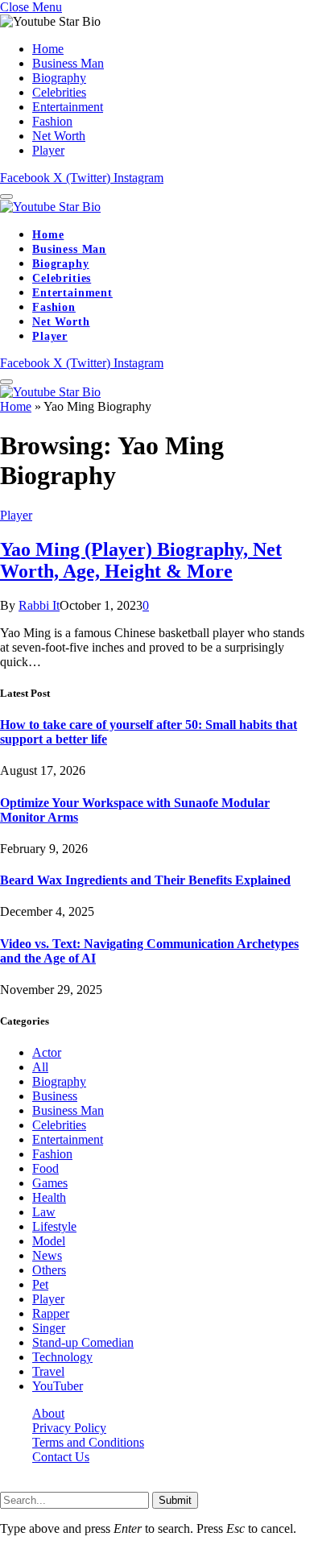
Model (48, 1241)
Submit (175, 1500)
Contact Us (60, 1457)
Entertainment (67, 107)
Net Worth (58, 136)
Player (48, 150)
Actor (46, 1052)
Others (49, 1270)
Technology (62, 1357)
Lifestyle (54, 1226)
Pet (40, 1284)
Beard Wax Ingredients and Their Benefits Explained (145, 880)
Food (45, 1168)
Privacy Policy (69, 1428)
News (47, 1255)
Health (49, 1197)
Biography (59, 78)
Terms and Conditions (88, 1442)
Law (44, 1212)
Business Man (68, 63)
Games (50, 1183)
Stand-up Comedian (83, 1342)
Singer (48, 1328)
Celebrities (59, 92)
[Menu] (6, 196)
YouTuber (57, 1386)
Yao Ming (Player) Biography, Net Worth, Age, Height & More (141, 560)
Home (48, 49)
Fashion (52, 121)
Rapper (50, 1313)
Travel (48, 1371)
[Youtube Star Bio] (50, 206)
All (40, 1067)
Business (54, 1096)
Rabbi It (39, 605)
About (48, 1413)
